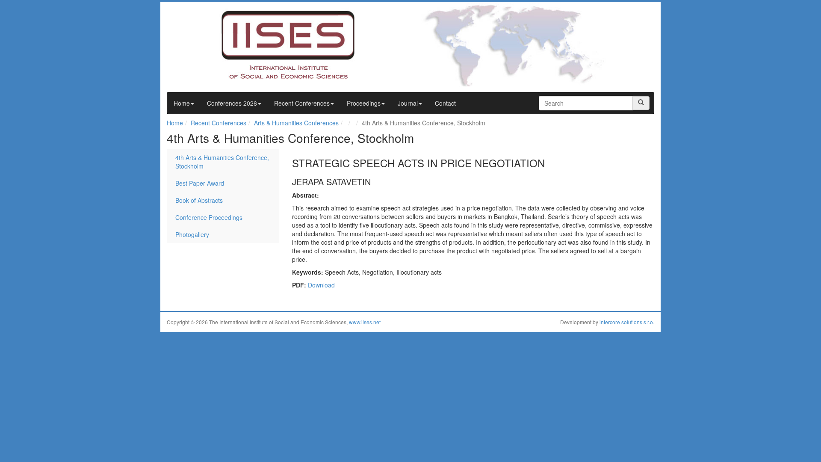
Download (321, 285)
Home (182, 103)
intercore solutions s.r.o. (627, 322)
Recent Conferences (302, 103)
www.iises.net (365, 322)
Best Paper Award (199, 183)
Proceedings (364, 103)
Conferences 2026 (232, 103)
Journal (408, 103)
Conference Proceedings (208, 217)
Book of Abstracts (199, 200)
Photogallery (192, 234)
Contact (445, 103)
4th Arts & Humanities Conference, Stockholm (222, 161)
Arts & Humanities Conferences (296, 122)
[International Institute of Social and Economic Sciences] (272, 44)
